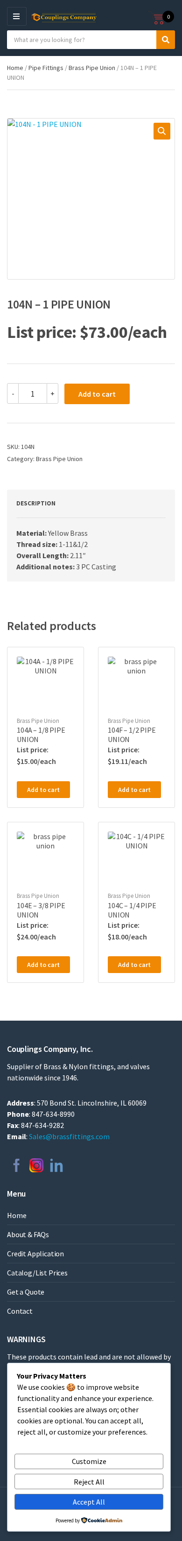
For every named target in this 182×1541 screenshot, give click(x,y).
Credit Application (35, 1253)
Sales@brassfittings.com (69, 1136)
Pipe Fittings (45, 67)
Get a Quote (25, 1291)
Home (15, 67)
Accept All (89, 1501)
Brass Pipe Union (92, 67)
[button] (162, 131)
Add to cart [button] (43, 789)
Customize (89, 1461)
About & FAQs (28, 1234)
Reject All (89, 1481)
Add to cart (97, 394)
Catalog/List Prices (37, 1272)
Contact (20, 1311)
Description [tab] (36, 503)
